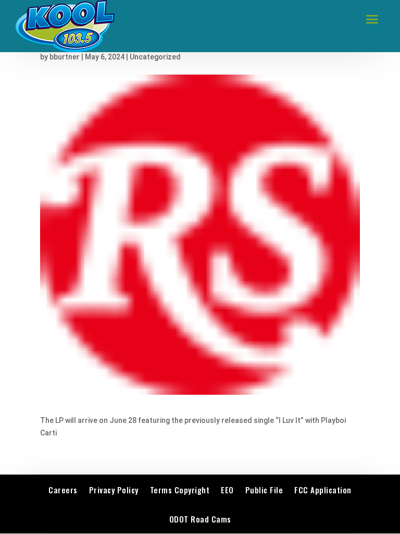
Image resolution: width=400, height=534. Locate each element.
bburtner (64, 57)
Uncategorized (155, 57)
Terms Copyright (180, 489)
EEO (227, 489)
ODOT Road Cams (200, 519)
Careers (63, 489)
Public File (264, 489)
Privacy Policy (114, 489)
